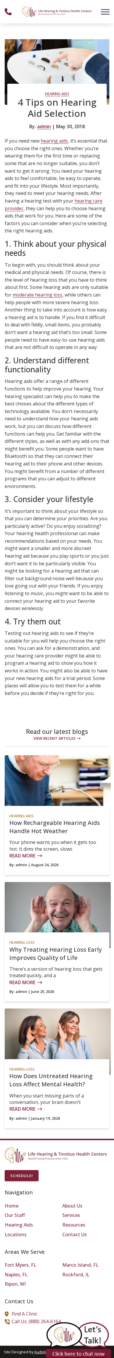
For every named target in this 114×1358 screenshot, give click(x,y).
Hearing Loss (21, 942)
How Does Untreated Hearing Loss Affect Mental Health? (51, 1080)
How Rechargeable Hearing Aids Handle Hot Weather (54, 827)
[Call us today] (8, 11)
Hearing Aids (57, 93)
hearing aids (54, 141)
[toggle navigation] (105, 11)
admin (44, 126)
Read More (22, 855)
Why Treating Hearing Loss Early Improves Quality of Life (55, 954)
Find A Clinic (24, 1314)
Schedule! (21, 1175)
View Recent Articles (54, 738)
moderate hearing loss (37, 295)
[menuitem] (28, 1206)
